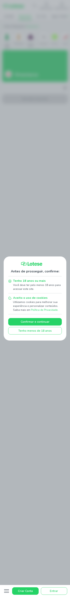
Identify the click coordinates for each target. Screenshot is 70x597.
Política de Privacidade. (44, 310)
